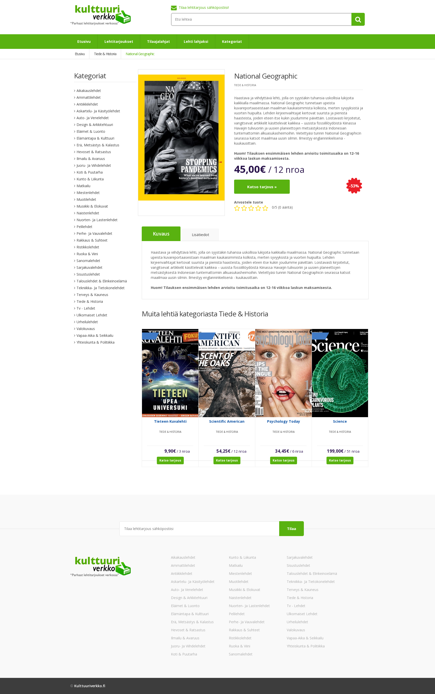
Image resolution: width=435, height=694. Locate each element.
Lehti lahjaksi (196, 41)
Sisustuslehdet (88, 274)
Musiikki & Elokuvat (92, 206)
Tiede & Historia (90, 301)
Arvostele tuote (248, 202)
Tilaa (291, 528)
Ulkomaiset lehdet (92, 315)
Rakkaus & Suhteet (92, 240)
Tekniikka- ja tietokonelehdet (101, 287)
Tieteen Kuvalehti (170, 421)
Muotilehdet (86, 199)
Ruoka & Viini (87, 253)
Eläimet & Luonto (91, 131)
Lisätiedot (200, 234)
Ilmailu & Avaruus (91, 158)
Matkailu (83, 185)
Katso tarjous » (262, 186)
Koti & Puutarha (90, 172)
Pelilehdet (84, 226)
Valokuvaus (86, 328)
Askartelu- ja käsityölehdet (98, 111)
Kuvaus (161, 233)
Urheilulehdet (87, 321)
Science (340, 421)
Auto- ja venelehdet (93, 117)
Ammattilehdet (89, 97)
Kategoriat (232, 41)
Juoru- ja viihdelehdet (94, 165)
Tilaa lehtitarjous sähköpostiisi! (204, 7)
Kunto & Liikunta (90, 179)
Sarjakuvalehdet (89, 267)
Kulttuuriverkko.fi (89, 685)
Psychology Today (283, 421)
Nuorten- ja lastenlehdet (97, 219)
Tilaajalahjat (158, 41)
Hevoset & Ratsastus (94, 151)
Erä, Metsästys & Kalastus (98, 145)
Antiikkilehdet (87, 104)
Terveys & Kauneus (92, 294)
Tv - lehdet (86, 308)
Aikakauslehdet (89, 90)
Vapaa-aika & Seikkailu (95, 335)
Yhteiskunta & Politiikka (96, 342)
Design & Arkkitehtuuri (95, 124)
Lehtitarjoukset (118, 41)
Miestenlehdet (88, 192)
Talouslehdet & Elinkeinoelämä (102, 281)
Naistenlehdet (88, 213)
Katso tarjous (170, 460)
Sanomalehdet (88, 260)
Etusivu (84, 41)
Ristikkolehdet (88, 247)
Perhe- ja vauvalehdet (94, 233)
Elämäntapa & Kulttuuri (95, 138)
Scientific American (226, 421)
